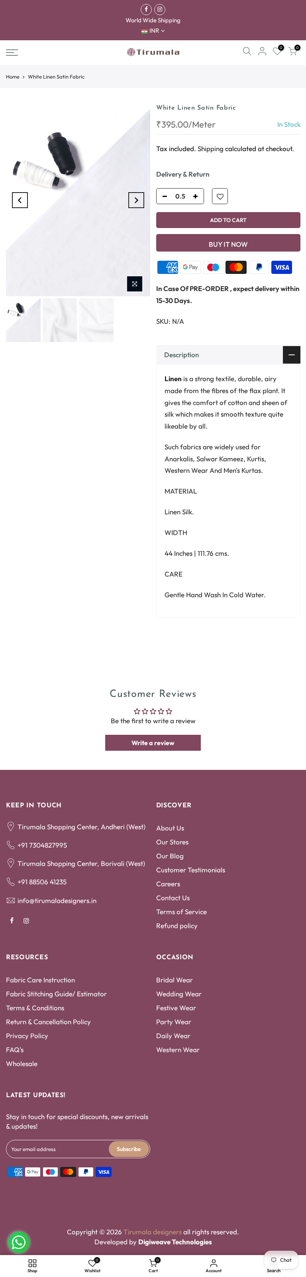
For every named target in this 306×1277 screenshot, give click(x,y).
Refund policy (177, 925)
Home (13, 76)
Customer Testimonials (190, 870)
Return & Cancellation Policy (48, 1021)
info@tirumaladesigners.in (57, 900)
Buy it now (227, 244)
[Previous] (20, 200)
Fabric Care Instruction (40, 980)
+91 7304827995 (42, 845)
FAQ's (15, 1049)
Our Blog (170, 856)
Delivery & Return (183, 174)
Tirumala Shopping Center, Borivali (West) (81, 863)
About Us (170, 828)
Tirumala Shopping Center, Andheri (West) (81, 826)
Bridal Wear (174, 980)
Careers (168, 884)
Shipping (211, 148)
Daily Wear (173, 1035)
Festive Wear (176, 1007)
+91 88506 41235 (42, 882)
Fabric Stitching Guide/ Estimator (56, 994)
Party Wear (173, 1021)
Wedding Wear (179, 994)
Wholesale (21, 1063)
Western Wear (178, 1049)
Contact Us (173, 897)
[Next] (136, 200)
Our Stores (172, 842)
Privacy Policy (27, 1035)
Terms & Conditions (35, 1007)
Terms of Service (181, 911)
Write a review (153, 743)
